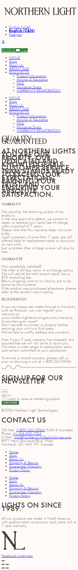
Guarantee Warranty (25, 466)
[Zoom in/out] (7, 564)
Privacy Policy (19, 470)
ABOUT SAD (19, 69)
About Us (16, 65)
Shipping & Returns (23, 463)
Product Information (31, 76)
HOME (14, 58)
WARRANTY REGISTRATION (39, 90)
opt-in (6, 395)
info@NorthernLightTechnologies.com (42, 437)
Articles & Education (32, 79)
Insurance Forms (29, 87)
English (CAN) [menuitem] (22, 30)
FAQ (20, 83)
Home (13, 452)
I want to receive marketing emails (33, 399)
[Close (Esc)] (3, 564)
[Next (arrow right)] (7, 567)
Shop (13, 61)
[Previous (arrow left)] (3, 567)
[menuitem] (20, 27)
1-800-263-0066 (30, 430)
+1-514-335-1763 (27, 433)
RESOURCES (19, 72)
